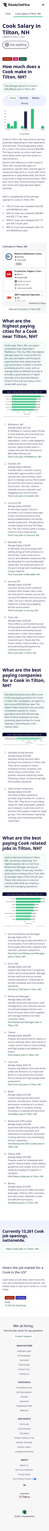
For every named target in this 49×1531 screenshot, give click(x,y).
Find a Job (24, 1424)
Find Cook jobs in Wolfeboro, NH (24, 456)
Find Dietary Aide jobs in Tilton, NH (25, 1176)
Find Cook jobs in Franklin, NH (23, 495)
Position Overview (24, 1442)
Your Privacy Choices (22, 1479)
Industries (24, 1401)
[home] (16, 5)
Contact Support (23, 1336)
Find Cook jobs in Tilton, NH (22, 652)
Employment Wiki (24, 1406)
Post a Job (24, 1360)
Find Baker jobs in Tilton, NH (22, 1114)
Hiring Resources (24, 1388)
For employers (24, 1356)
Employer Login (24, 1351)
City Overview (24, 1429)
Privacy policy (24, 1474)
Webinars (24, 1410)
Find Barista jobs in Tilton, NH (23, 1202)
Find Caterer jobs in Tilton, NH (23, 1054)
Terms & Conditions (24, 1470)
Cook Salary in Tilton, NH (28, 13)
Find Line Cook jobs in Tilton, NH (24, 1084)
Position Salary (24, 1447)
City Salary (24, 1433)
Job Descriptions (24, 1392)
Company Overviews (24, 1452)
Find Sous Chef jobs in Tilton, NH (24, 989)
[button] (43, 5)
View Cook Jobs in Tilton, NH (22, 1248)
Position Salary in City (24, 1438)
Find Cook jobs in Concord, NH (23, 535)
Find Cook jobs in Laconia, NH (23, 610)
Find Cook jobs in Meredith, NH (24, 574)
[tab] (12, 98)
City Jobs (24, 1397)
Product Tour (24, 1369)
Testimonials (24, 1365)
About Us (24, 1465)
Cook (8, 13)
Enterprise (24, 1374)
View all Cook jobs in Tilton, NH (24, 309)
